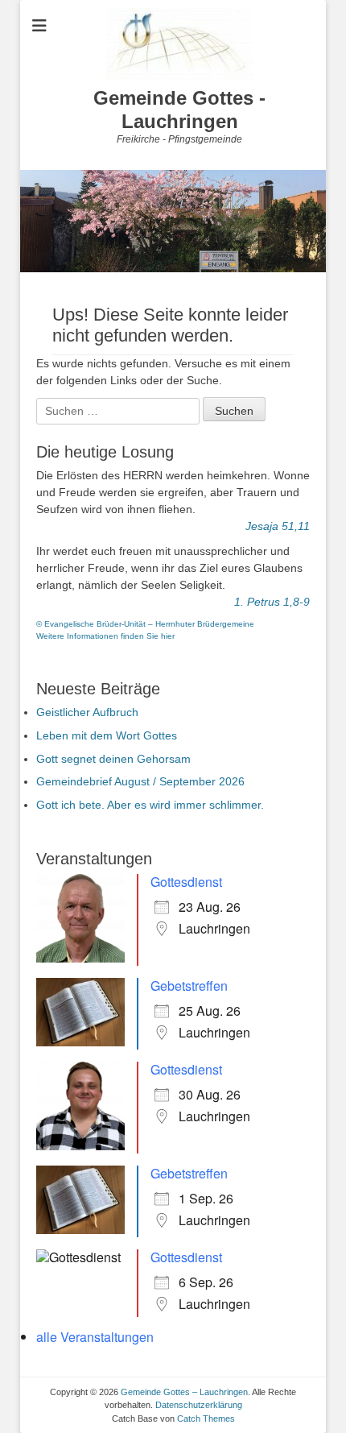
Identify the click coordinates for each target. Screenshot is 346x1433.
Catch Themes (206, 1418)
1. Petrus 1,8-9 (272, 601)
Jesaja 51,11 (277, 526)
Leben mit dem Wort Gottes (106, 735)
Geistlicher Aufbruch (87, 712)
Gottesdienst (186, 881)
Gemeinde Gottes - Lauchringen (179, 109)
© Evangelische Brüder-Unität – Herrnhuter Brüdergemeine (145, 623)
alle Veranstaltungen (95, 1336)
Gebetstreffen (189, 985)
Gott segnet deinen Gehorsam (113, 758)
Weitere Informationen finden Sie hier (105, 636)
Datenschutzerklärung (198, 1405)
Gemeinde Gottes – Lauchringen (184, 1392)
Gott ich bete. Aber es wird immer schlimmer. (150, 804)
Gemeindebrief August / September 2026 (140, 781)
